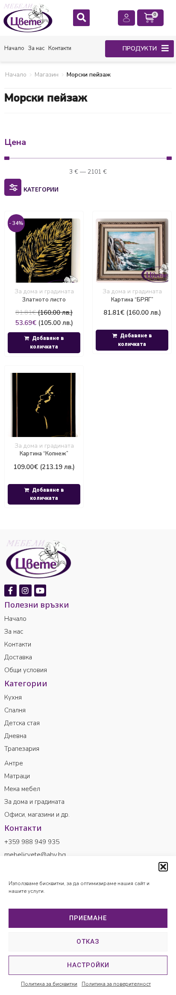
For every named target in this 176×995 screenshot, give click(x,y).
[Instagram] (25, 591)
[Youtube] (40, 591)
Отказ (88, 941)
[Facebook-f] (10, 591)
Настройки (88, 965)
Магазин (47, 75)
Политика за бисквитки (49, 983)
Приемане (88, 918)
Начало (15, 75)
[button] (163, 866)
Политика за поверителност (116, 983)
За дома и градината (44, 291)
